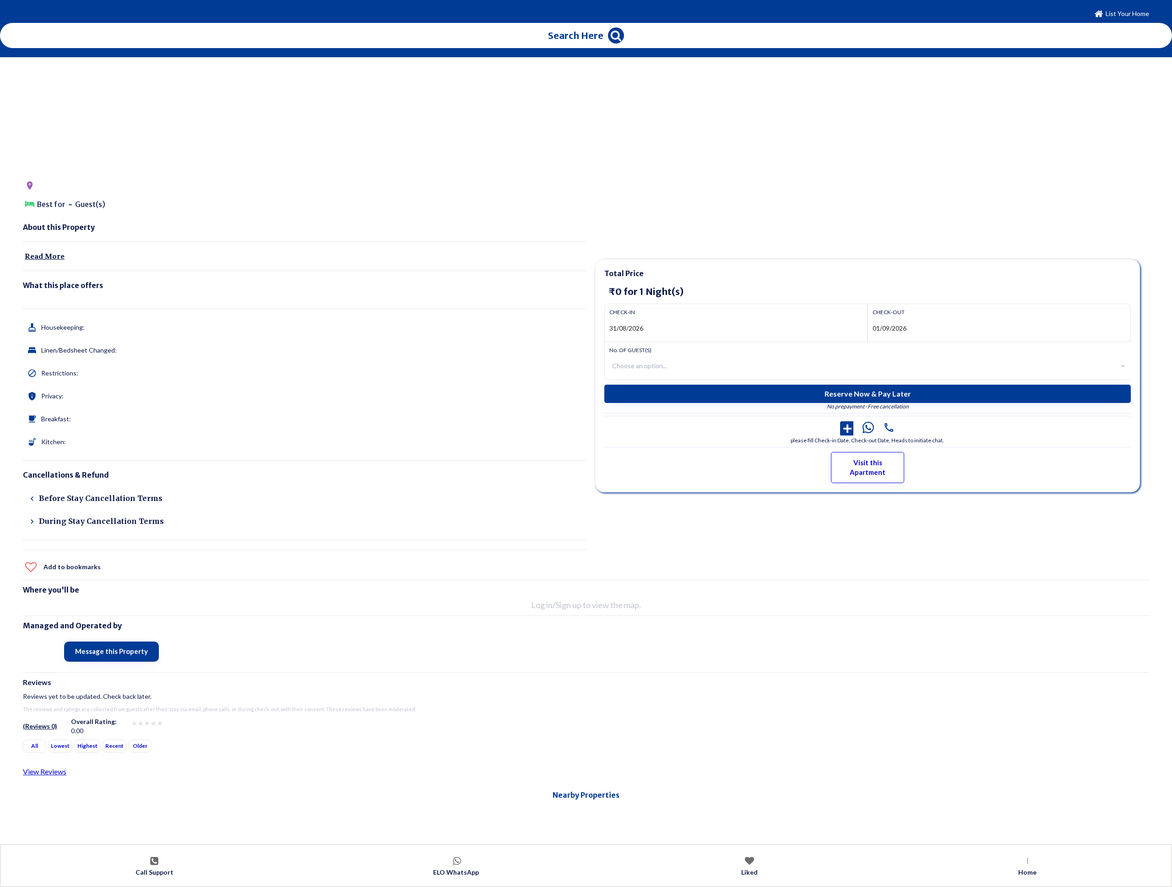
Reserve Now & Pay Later (868, 393)
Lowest (60, 745)
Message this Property (111, 651)
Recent (114, 745)
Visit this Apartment (867, 467)
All (34, 745)
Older (140, 745)
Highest (87, 745)
